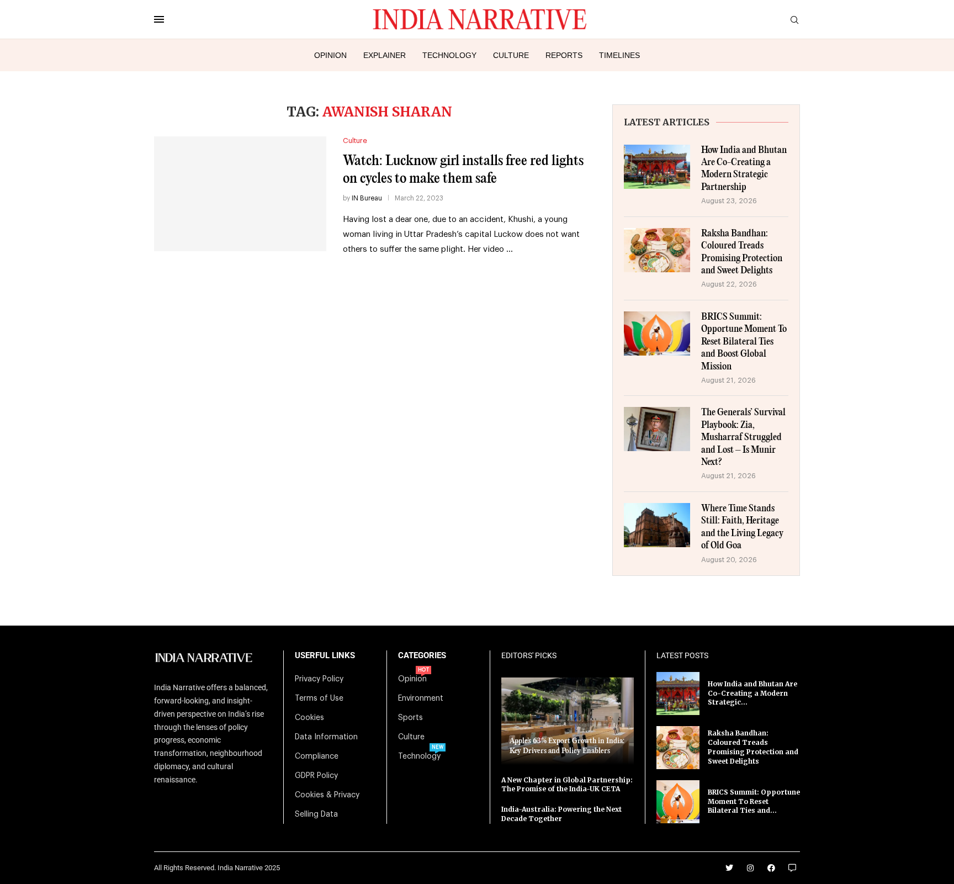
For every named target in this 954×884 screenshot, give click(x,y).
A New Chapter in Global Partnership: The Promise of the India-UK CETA (567, 784)
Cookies (309, 718)
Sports (410, 718)
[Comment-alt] (792, 868)
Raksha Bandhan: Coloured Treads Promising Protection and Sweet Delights (741, 252)
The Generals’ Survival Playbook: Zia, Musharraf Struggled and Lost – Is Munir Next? (743, 437)
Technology (449, 55)
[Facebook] (771, 868)
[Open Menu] (159, 19)
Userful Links (325, 656)
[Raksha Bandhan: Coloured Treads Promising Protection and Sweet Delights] (657, 250)
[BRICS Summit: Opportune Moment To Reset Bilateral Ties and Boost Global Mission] (657, 333)
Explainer (384, 55)
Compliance (316, 756)
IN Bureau (367, 198)
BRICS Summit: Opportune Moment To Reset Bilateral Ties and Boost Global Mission (744, 342)
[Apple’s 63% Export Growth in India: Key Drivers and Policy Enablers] (567, 720)
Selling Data (316, 814)
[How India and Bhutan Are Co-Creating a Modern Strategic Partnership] (657, 167)
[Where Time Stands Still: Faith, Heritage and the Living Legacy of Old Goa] (657, 525)
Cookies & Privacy (327, 795)
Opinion (330, 55)
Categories (422, 656)
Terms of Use (319, 698)
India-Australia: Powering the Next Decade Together (561, 814)
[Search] (794, 20)
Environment (420, 698)
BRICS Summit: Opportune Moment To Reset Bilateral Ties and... (754, 801)
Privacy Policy (319, 679)
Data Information (326, 737)
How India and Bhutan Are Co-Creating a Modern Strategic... (752, 693)
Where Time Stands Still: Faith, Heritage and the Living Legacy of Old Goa (742, 527)
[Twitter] (729, 868)
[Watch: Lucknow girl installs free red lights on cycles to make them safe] (240, 193)
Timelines (619, 55)
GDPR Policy (316, 776)
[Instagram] (750, 868)
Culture (511, 55)
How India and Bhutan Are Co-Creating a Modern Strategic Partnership (744, 169)
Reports (563, 55)
